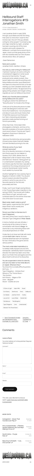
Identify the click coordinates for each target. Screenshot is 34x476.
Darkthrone (15, 291)
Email (4, 373)
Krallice (24, 295)
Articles (4, 29)
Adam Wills (17, 288)
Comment (5, 346)
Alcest (23, 288)
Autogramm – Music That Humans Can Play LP (11, 419)
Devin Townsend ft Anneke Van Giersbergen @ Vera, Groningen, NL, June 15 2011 (11, 319)
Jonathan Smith (16, 295)
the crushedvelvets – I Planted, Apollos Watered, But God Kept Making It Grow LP (13, 427)
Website (4, 380)
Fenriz (21, 291)
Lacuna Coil (6, 298)
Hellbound (28, 291)
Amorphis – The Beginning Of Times (27, 319)
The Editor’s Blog (21, 29)
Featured (9, 29)
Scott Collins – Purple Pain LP (9, 435)
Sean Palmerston (12, 27)
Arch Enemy (6, 291)
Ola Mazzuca (6, 301)
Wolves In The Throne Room (10, 307)
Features (14, 29)
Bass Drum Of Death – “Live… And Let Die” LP (12, 441)
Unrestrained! (22, 304)
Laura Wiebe (15, 298)
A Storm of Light (7, 288)
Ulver (15, 304)
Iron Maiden (6, 295)
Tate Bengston (16, 301)
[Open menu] (31, 5)
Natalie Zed (23, 298)
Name (4, 366)
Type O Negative (7, 304)
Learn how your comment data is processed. (15, 401)
